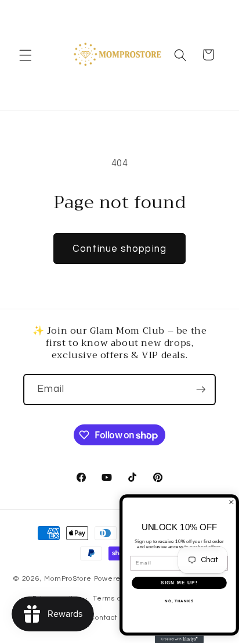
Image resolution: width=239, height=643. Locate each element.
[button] (25, 55)
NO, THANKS (179, 601)
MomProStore (68, 579)
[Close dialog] (231, 502)
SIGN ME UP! (179, 582)
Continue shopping (119, 248)
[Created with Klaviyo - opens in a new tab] (179, 639)
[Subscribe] (201, 389)
